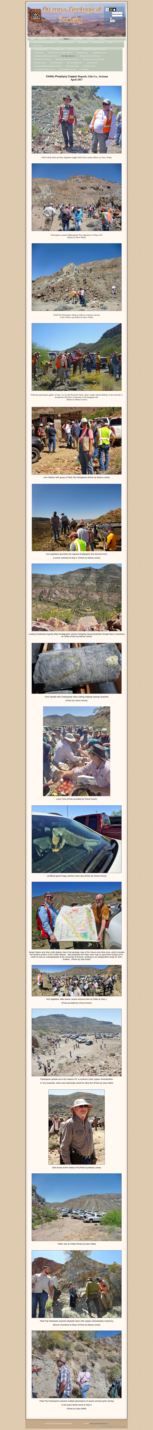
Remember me (116, 18)
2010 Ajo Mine (84, 69)
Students (90, 39)
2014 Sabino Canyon (40, 62)
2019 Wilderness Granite (99, 52)
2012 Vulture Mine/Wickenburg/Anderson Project (47, 66)
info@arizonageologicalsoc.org (99, 1423)
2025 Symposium (82, 42)
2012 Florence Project (89, 66)
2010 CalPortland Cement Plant (67, 69)
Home (32, 39)
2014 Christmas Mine (56, 62)
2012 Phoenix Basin (92, 62)
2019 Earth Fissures (82, 52)
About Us (42, 39)
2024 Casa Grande (73, 49)
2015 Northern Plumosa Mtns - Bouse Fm (67, 59)
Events (66, 39)
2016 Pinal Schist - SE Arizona (42, 59)
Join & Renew (54, 39)
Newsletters (77, 39)
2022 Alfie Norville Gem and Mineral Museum (60, 52)
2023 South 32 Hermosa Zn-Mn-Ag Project (94, 49)
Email (109, 13)
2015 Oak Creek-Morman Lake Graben (93, 59)
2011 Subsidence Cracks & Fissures (44, 69)
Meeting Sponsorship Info (66, 42)
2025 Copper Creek (58, 49)
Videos (110, 42)
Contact (101, 39)
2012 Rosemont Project (72, 66)
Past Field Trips (37, 45)
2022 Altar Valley (38, 52)
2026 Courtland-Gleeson (41, 49)
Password (108, 15)
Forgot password (119, 21)
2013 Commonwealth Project (74, 62)
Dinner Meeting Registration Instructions (44, 42)
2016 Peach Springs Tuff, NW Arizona (90, 56)
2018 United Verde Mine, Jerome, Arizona (45, 56)
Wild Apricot (110, 1426)
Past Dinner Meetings (98, 42)
